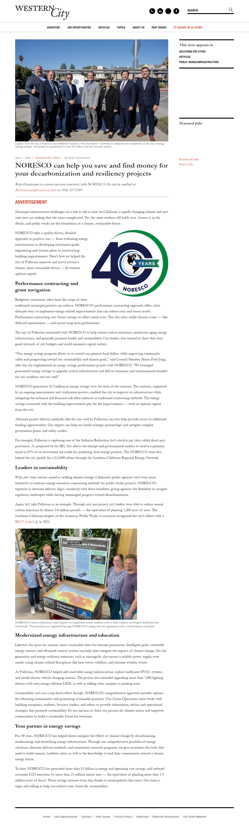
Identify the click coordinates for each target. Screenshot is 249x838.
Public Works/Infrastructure (199, 62)
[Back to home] (42, 11)
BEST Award (24, 522)
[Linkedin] (160, 11)
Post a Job (186, 164)
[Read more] (130, 263)
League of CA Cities (189, 27)
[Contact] (152, 11)
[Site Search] (231, 10)
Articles (184, 56)
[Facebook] (176, 11)
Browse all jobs (189, 159)
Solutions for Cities (47, 157)
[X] (168, 11)
